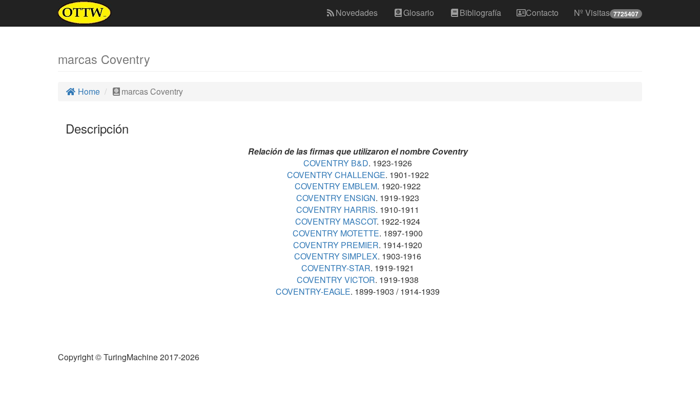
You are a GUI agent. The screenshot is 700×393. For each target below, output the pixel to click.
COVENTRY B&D (335, 163)
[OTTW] (84, 13)
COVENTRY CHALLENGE (336, 175)
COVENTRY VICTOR (336, 280)
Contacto (542, 12)
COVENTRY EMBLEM (336, 186)
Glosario (418, 12)
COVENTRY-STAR (335, 268)
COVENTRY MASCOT (336, 221)
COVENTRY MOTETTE (336, 233)
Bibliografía (480, 12)
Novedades (357, 12)
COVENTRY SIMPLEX (336, 256)
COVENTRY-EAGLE (313, 291)
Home (88, 91)
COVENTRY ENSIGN (336, 198)
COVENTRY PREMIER (336, 245)
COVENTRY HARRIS (336, 209)
